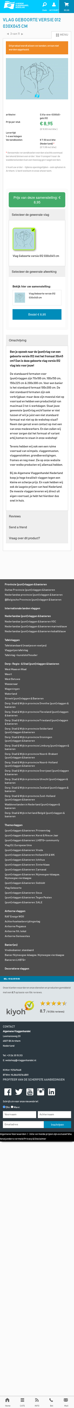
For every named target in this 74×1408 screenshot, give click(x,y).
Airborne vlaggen (15, 911)
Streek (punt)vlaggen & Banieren (24, 698)
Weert (8, 674)
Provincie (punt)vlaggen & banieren (26, 584)
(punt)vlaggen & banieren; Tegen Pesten (28, 897)
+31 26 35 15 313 (15, 1055)
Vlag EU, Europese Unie (18, 845)
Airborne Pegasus (15, 926)
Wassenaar (11, 684)
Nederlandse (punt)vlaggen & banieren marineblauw (36, 626)
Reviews (15, 516)
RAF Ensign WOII (14, 916)
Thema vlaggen (14, 825)
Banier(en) (11, 945)
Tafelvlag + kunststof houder (21, 655)
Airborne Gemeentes (17, 936)
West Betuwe (12, 679)
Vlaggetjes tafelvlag (16, 650)
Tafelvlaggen (12, 640)
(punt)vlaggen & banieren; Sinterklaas (27, 864)
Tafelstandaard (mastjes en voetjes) (26, 645)
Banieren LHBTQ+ (15, 960)
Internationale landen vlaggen (22, 608)
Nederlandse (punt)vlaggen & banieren (28, 616)
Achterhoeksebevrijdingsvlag (22, 921)
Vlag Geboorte (13, 888)
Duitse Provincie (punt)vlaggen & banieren (30, 590)
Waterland (11, 694)
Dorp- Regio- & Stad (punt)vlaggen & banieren (32, 664)
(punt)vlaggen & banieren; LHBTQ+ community (32, 840)
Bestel (37, 314)
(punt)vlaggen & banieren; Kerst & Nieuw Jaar (31, 835)
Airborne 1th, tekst (15, 931)
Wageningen (12, 689)
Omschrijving (17, 340)
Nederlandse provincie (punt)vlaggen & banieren (34, 595)
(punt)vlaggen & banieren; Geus (23, 893)
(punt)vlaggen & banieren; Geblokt (25, 883)
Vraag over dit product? (24, 538)
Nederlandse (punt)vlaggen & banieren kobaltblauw (35, 631)
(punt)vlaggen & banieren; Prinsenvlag (27, 830)
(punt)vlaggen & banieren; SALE (23, 902)
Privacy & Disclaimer (35, 1139)
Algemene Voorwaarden (13, 1134)
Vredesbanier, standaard (19, 950)
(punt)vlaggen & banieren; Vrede (24, 850)
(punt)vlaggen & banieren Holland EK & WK (30, 855)
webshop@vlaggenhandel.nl (20, 1060)
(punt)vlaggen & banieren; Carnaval (25, 869)
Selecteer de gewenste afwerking (34, 271)
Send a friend (18, 527)
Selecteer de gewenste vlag (30, 214)
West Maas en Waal (16, 669)
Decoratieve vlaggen (17, 968)
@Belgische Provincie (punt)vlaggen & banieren (33, 599)
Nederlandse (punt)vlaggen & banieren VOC (30, 621)
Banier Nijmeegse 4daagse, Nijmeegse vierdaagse (34, 955)
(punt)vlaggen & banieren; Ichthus (25, 860)
